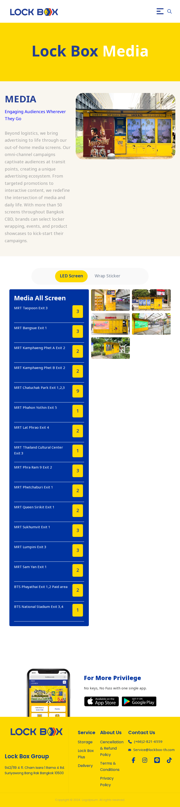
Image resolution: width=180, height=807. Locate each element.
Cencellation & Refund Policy (112, 748)
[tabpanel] (90, 457)
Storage (85, 742)
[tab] (71, 276)
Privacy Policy (107, 781)
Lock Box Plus (86, 754)
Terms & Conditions (110, 766)
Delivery (85, 765)
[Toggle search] (169, 11)
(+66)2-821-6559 (148, 741)
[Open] (160, 11)
